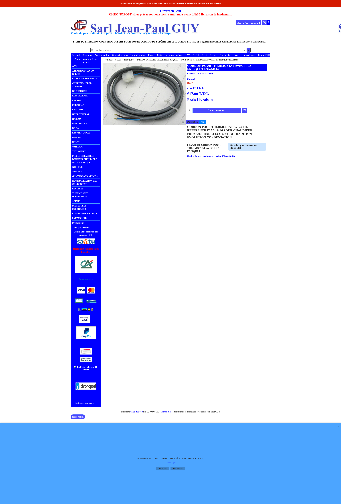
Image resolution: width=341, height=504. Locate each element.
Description (192, 122)
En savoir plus (170, 462)
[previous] (266, 55)
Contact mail (166, 412)
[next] (269, 55)
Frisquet (191, 73)
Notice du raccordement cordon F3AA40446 (211, 156)
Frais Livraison (200, 99)
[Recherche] (248, 50)
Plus (202, 122)
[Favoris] (244, 110)
